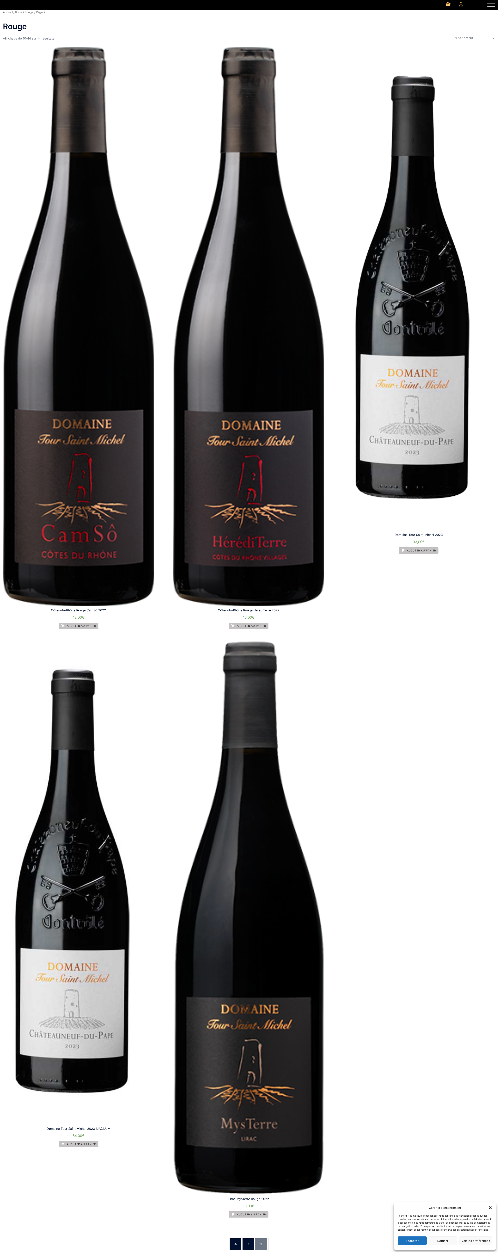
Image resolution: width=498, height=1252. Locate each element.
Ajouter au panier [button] (81, 625)
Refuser (442, 1241)
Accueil (8, 12)
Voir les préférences (475, 1241)
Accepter (412, 1241)
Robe (18, 12)
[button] (490, 1208)
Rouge (29, 12)
